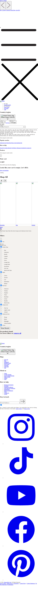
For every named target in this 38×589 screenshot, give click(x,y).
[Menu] (19, 63)
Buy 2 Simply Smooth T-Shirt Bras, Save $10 (10, 10)
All (0, 228)
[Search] (2, 122)
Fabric (9, 231)
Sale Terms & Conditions (9, 388)
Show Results (5, 328)
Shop (6, 103)
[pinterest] (21, 580)
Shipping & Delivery (8, 387)
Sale (5, 109)
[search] (2, 126)
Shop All (6, 359)
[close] (25, 127)
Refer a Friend (7, 376)
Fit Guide (6, 108)
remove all (17, 333)
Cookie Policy (23, 583)
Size (1, 231)
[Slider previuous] (1, 181)
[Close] (1, 239)
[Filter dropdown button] (1, 229)
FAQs (5, 391)
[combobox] (14, 127)
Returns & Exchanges (8, 384)
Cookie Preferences (31, 583)
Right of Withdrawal (8, 390)
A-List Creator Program (9, 375)
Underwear (6, 362)
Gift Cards (6, 366)
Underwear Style (24, 231)
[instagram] (21, 443)
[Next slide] (9, 5)
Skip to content (3, 0)
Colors (29, 231)
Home (1, 227)
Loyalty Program (7, 374)
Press (5, 379)
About (5, 373)
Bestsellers (7, 106)
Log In (5, 394)
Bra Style (13, 231)
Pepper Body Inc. (7, 582)
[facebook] (21, 546)
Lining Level (18, 231)
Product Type (5, 231)
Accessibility (16, 583)
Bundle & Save (7, 104)
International (7, 389)
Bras (5, 360)
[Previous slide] (3, 5)
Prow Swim (6, 107)
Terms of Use (27, 408)
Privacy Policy (19, 408)
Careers (5, 378)
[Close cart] (1, 156)
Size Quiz (6, 365)
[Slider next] (5, 181)
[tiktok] (21, 477)
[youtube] (21, 512)
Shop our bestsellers (4, 170)
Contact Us (6, 393)
